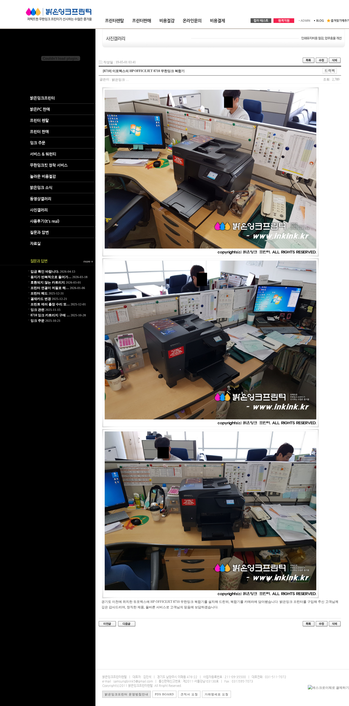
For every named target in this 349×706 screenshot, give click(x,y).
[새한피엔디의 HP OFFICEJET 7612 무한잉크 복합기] (127, 624)
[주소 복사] (330, 71)
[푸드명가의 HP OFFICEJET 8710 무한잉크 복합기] (107, 624)
